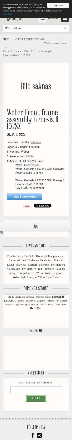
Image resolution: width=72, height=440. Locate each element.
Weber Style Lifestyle (25, 277)
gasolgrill (58, 296)
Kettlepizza (46, 260)
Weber (25, 151)
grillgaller (40, 300)
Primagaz (49, 268)
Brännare (40, 297)
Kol (57, 300)
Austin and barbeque (24, 297)
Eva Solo (29, 256)
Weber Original (53, 273)
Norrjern (33, 264)
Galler (48, 297)
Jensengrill (15, 260)
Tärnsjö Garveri (26, 273)
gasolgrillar (10, 300)
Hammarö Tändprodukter (50, 256)
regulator (20, 304)
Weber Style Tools (48, 277)
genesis (21, 300)
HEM (6, 39)
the (32, 308)
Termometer (60, 304)
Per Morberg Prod (32, 268)
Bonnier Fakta (15, 256)
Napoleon (21, 264)
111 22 (11, 297)
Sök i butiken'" (47, 304)
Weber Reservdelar (55, 43)
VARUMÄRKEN (26, 188)
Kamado (50, 300)
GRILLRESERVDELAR (29, 39)
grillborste (30, 300)
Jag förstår (58, 5)
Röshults (60, 268)
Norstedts (44, 264)
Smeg (12, 273)
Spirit (27, 304)
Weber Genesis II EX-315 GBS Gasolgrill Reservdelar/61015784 (40, 170)
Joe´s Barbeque (30, 260)
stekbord (35, 304)
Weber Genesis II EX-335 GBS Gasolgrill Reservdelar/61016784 (40, 182)
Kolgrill (63, 300)
